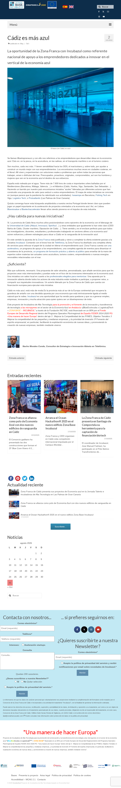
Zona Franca (44, 239)
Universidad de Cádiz (20, 225)
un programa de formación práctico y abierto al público (58, 251)
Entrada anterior (16, 358)
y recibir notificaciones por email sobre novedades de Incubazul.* (87, 665)
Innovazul (42, 225)
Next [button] (111, 421)
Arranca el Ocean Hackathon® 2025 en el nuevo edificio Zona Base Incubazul (57, 515)
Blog (21, 43)
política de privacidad (28, 687)
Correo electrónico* (27, 623)
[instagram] (91, 629)
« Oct (9, 587)
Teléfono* (27, 634)
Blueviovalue (13, 209)
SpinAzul (52, 225)
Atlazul (34, 225)
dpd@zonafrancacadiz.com (13, 716)
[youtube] (98, 629)
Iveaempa (76, 195)
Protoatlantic (34, 198)
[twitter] (84, 629)
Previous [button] (10, 421)
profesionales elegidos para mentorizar (68, 276)
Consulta (27, 650)
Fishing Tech (101, 195)
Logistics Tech (19, 198)
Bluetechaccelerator (31, 209)
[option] (24, 418)
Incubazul (20, 242)
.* (29, 687)
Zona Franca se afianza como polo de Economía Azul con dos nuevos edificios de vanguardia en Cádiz (66, 504)
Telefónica (59, 242)
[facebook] (77, 629)
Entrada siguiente (103, 358)
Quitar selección (34, 682)
